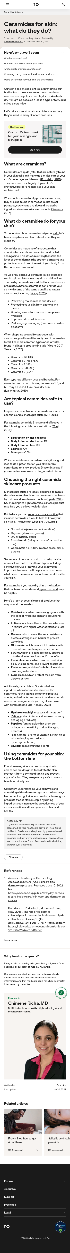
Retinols (16, 716)
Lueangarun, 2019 (16, 390)
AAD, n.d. (50, 521)
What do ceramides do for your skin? (23, 63)
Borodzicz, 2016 (51, 179)
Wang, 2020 (38, 293)
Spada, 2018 (54, 499)
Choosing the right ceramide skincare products (29, 74)
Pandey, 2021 (42, 704)
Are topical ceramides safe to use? (22, 68)
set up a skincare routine (43, 514)
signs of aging (31, 323)
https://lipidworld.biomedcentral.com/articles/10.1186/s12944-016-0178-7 (36, 928)
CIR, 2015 (51, 414)
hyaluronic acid (48, 589)
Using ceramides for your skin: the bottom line (28, 79)
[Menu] (7, 4)
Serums (15, 652)
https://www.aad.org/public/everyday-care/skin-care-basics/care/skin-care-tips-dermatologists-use (36, 896)
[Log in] (63, 4)
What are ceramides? (15, 58)
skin (55, 233)
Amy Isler (61, 1085)
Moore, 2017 (55, 345)
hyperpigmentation (22, 742)
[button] (35, 14)
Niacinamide (18, 734)
